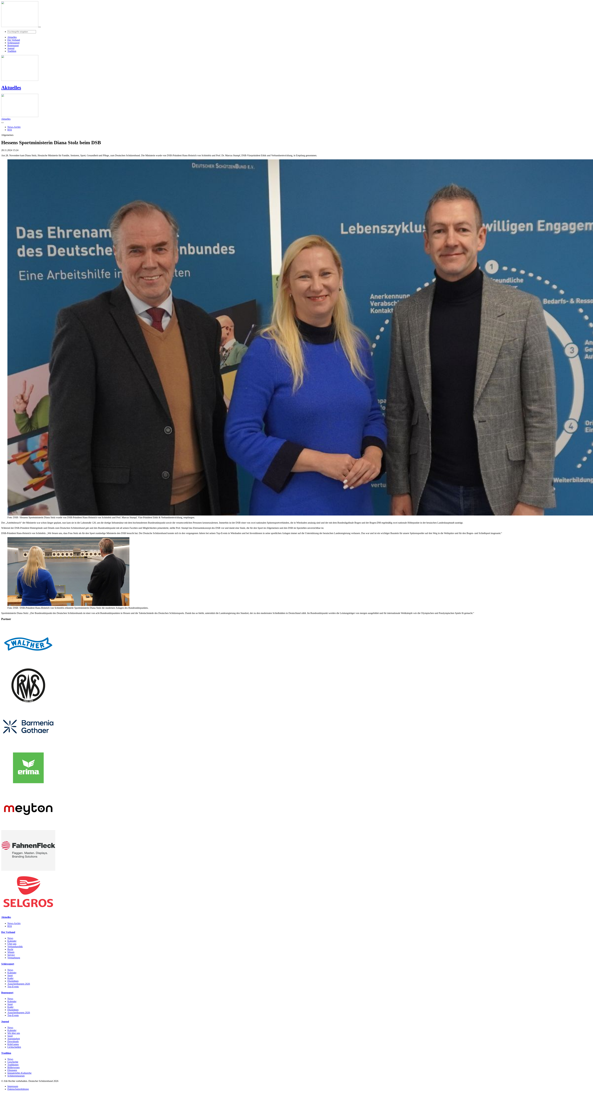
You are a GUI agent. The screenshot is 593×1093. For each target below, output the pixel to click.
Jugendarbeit (13, 1038)
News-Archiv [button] (14, 127)
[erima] (28, 787)
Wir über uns (13, 1033)
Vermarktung (13, 957)
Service (11, 955)
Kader (10, 978)
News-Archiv (14, 923)
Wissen (10, 952)
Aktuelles (11, 87)
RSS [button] (9, 129)
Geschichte (12, 1062)
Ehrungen (12, 1070)
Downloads (13, 1041)
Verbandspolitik (15, 946)
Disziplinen (13, 981)
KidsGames (13, 1044)
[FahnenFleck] (28, 870)
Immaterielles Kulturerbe (19, 1073)
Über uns (11, 943)
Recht (10, 949)
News (10, 938)
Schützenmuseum (16, 1075)
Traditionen (13, 1064)
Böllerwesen (13, 1067)
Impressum (12, 1086)
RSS (9, 926)
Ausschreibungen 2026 (18, 983)
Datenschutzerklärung (18, 1089)
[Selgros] (28, 911)
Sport (10, 975)
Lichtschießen (14, 1047)
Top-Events (13, 986)
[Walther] (28, 663)
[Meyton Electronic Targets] (28, 828)
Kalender (11, 941)
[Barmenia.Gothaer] (28, 746)
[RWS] (28, 704)
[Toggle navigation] (39, 27)
